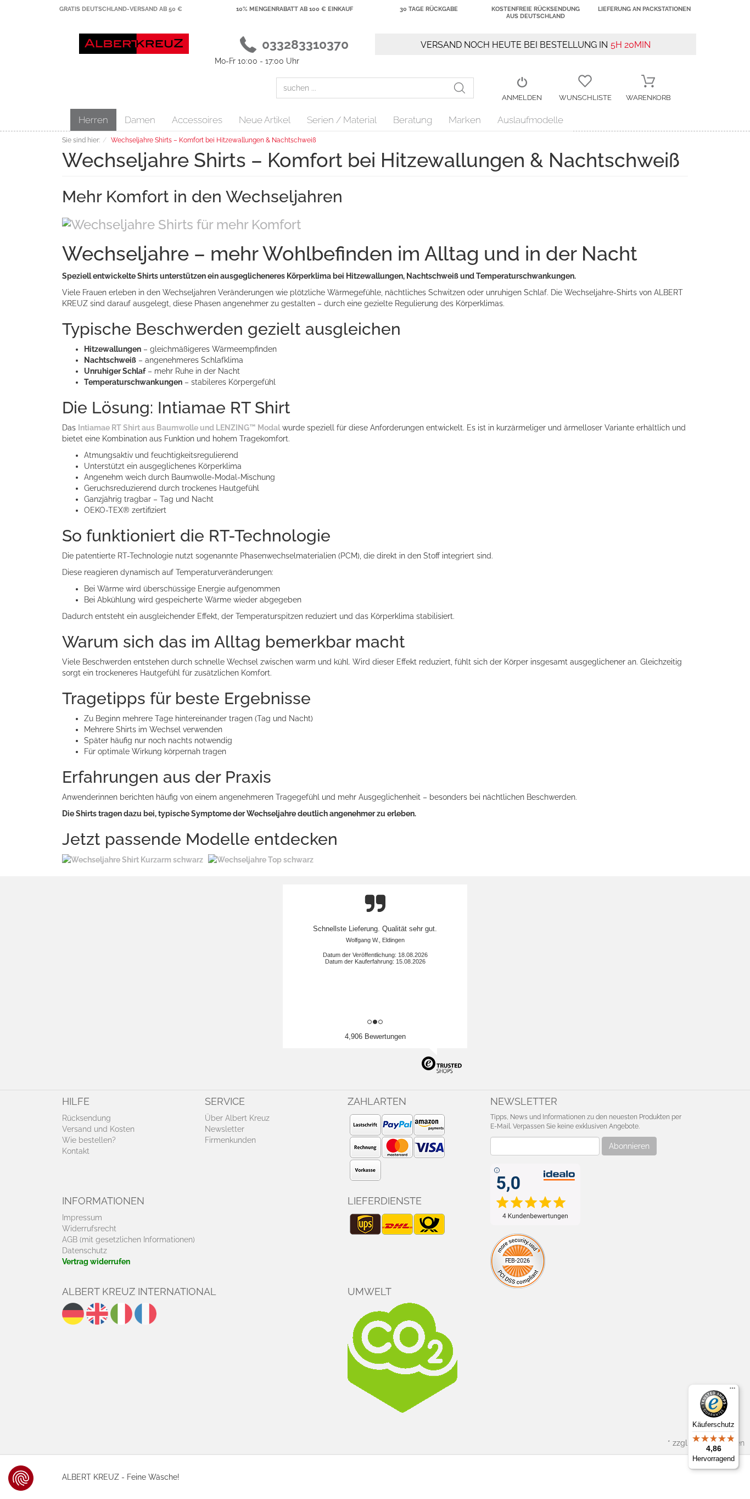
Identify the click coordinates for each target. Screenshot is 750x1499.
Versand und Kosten (98, 1129)
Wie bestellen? (89, 1140)
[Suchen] (463, 88)
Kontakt (75, 1151)
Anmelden (522, 97)
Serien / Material (342, 119)
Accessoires (197, 119)
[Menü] (732, 1390)
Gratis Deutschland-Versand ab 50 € (120, 9)
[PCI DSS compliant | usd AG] (517, 1260)
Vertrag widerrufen (96, 1261)
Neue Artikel (264, 119)
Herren (93, 119)
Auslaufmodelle (530, 119)
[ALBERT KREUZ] (134, 42)
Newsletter (224, 1129)
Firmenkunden (230, 1140)
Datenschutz (84, 1250)
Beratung (412, 119)
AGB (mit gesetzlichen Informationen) (128, 1239)
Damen (140, 119)
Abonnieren (629, 1146)
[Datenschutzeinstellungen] (20, 1478)
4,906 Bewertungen (375, 1036)
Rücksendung (86, 1118)
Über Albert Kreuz (237, 1118)
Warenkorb (648, 97)
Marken (465, 119)
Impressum (82, 1217)
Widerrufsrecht (89, 1228)
